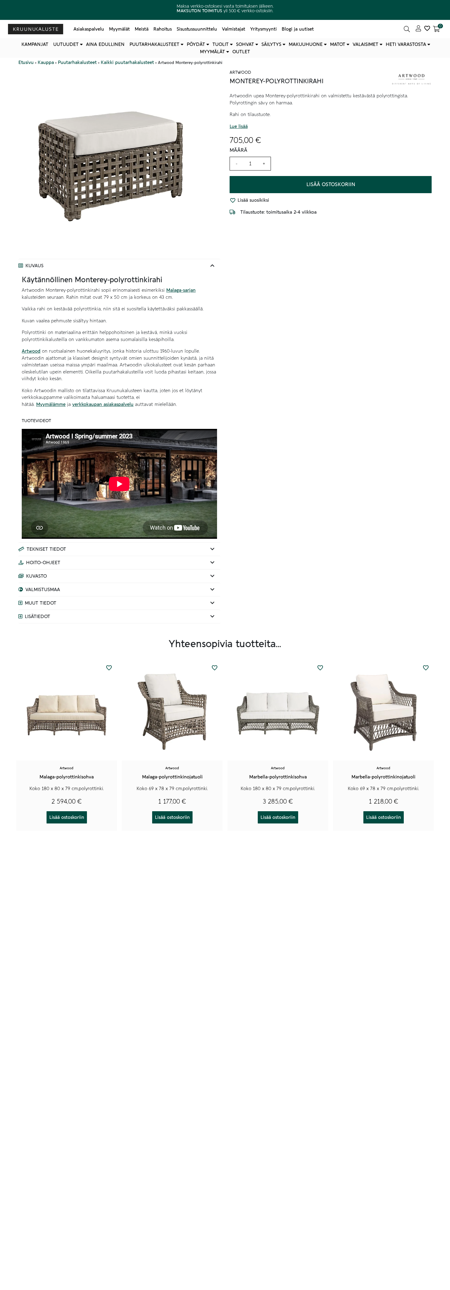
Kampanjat (34, 44)
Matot (337, 44)
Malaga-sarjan (181, 290)
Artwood (31, 351)
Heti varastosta (406, 44)
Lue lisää (239, 126)
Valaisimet (365, 44)
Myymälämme (51, 404)
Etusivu (26, 62)
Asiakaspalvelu (88, 29)
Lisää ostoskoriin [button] (66, 817)
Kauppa (46, 62)
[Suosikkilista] (427, 29)
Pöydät (196, 44)
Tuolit (220, 44)
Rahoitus (162, 29)
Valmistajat (233, 29)
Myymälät (119, 29)
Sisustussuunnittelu (197, 29)
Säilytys (271, 44)
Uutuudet (66, 44)
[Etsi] (407, 29)
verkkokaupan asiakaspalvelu (102, 404)
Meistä (141, 29)
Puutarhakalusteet (154, 44)
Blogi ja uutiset (298, 29)
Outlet (241, 51)
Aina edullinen (105, 44)
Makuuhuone (306, 44)
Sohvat (245, 44)
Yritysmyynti (263, 29)
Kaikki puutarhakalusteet (127, 62)
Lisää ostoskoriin (330, 184)
